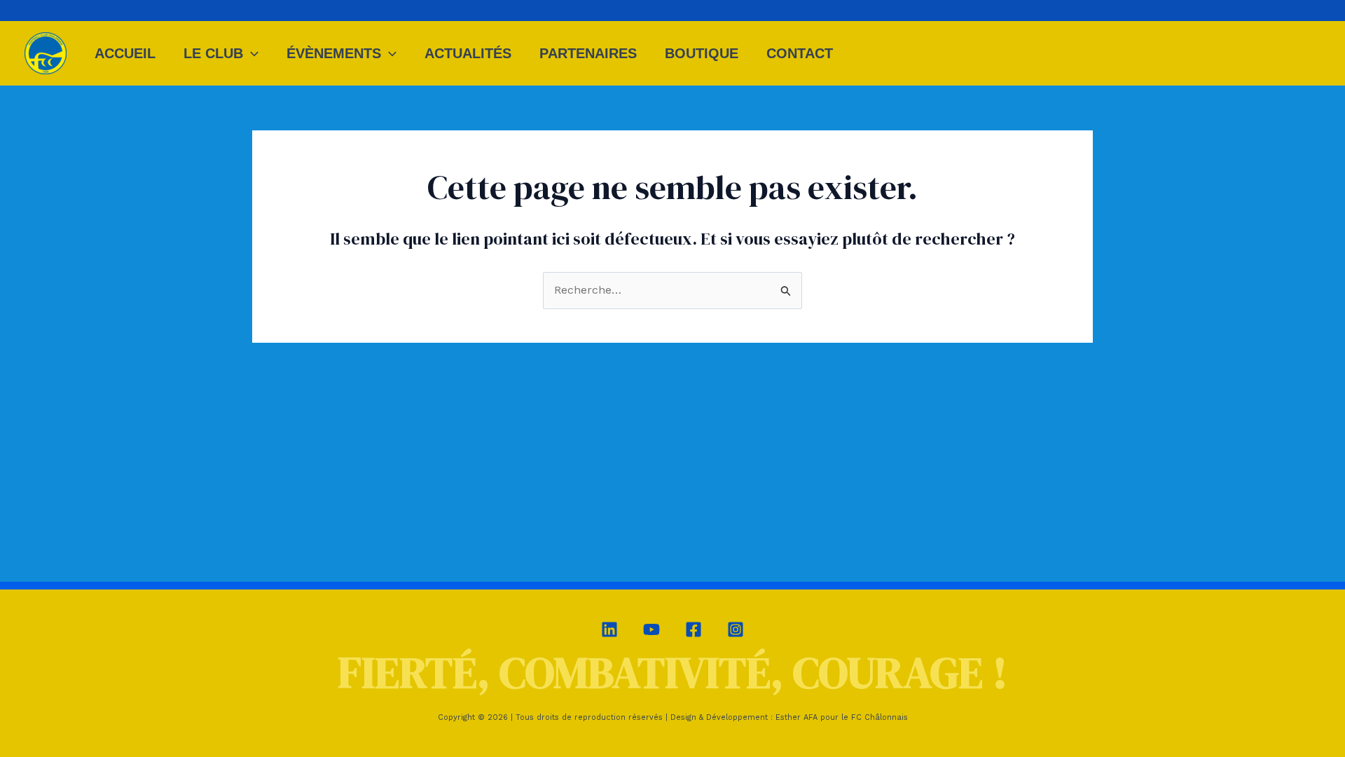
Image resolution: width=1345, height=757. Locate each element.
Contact (799, 53)
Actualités (468, 53)
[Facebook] (693, 629)
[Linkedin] (609, 629)
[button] (250, 53)
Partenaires (588, 53)
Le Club (213, 53)
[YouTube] (651, 629)
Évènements (334, 53)
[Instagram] (735, 629)
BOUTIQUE (701, 53)
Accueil (125, 53)
